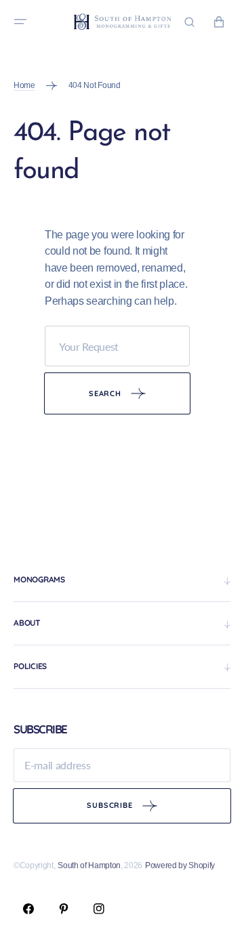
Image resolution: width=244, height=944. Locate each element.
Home (24, 85)
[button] (20, 22)
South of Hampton (89, 865)
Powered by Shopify (180, 865)
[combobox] (117, 346)
